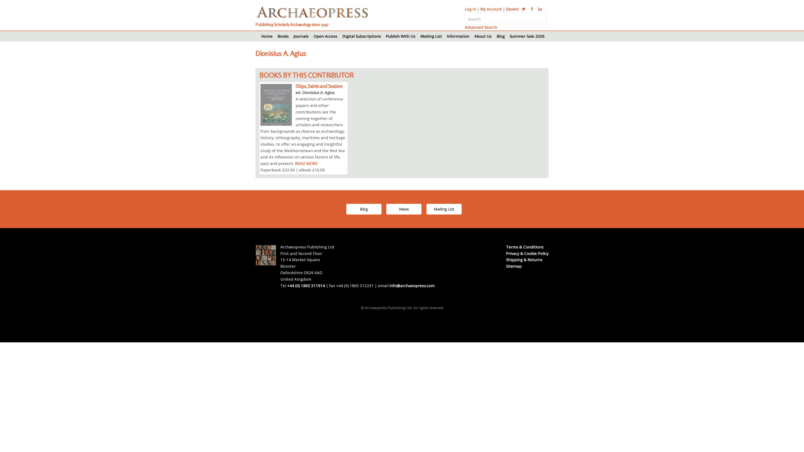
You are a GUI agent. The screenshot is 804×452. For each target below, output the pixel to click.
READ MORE (306, 163)
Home (267, 36)
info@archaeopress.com (412, 285)
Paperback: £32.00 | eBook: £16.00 (292, 169)
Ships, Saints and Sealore (319, 86)
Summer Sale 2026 (527, 36)
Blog (501, 36)
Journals (301, 36)
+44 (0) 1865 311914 (306, 285)
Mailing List (431, 36)
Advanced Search (481, 27)
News (404, 209)
